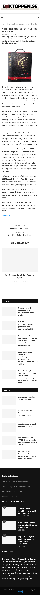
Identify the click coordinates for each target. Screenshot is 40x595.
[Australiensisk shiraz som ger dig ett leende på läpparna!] (9, 525)
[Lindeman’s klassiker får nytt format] (9, 400)
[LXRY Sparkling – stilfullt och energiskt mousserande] (9, 511)
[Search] (38, 17)
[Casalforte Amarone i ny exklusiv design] (9, 427)
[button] (4, 264)
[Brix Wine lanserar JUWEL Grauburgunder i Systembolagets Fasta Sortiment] (9, 440)
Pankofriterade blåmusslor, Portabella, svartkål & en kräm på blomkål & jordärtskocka (27, 340)
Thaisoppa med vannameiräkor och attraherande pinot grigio (26, 311)
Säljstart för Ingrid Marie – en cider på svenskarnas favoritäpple (26, 540)
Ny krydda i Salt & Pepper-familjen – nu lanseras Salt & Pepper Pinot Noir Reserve (27, 455)
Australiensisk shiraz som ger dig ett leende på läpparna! (27, 524)
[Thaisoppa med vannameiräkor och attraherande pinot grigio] (9, 311)
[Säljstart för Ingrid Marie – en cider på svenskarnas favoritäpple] (9, 540)
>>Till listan (6, 216)
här (29, 211)
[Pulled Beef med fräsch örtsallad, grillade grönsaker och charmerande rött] (9, 325)
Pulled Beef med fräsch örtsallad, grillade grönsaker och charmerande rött (27, 325)
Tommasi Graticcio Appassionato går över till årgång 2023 (27, 412)
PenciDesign (20, 592)
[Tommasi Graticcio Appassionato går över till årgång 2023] (9, 413)
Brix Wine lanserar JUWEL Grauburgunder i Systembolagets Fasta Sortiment (27, 441)
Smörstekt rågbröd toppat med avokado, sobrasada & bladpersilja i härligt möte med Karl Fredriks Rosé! (28, 377)
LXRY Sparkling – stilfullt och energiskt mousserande (27, 510)
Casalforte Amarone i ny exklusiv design (27, 425)
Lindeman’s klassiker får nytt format (26, 398)
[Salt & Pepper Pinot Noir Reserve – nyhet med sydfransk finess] (20, 259)
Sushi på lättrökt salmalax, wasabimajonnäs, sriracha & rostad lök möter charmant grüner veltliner (28, 358)
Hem (3, 24)
